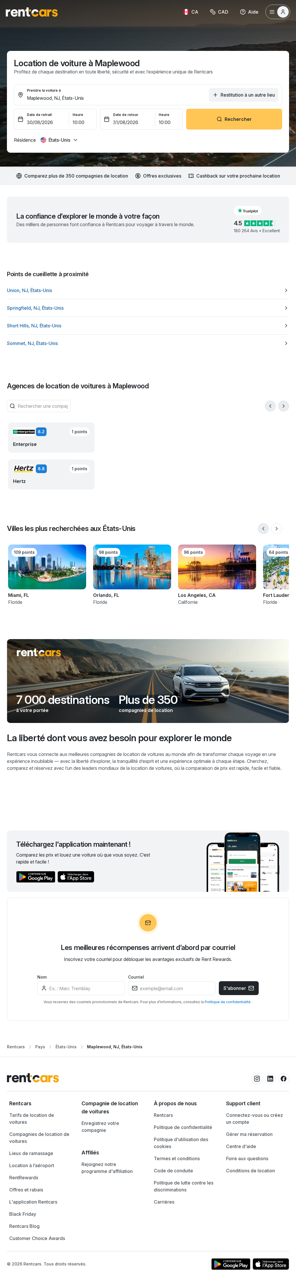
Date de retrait (39, 114)
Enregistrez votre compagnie (100, 1126)
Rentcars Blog (24, 1226)
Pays (40, 1046)
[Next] (283, 406)
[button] (252, 210)
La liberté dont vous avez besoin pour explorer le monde (119, 737)
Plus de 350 (148, 700)
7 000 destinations (63, 700)
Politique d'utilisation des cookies (181, 1142)
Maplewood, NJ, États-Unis (115, 1046)
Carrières (164, 1202)
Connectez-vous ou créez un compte (254, 1118)
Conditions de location (250, 1171)
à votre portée (32, 710)
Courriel (136, 977)
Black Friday (22, 1214)
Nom (42, 977)
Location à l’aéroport (31, 1165)
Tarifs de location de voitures (31, 1118)
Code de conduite (173, 1171)
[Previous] (270, 406)
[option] (148, 290)
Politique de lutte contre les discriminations (183, 1186)
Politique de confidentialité (228, 1002)
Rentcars (16, 1046)
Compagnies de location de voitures (39, 1137)
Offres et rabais (26, 1190)
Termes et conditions (177, 1158)
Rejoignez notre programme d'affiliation (107, 1167)
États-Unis (66, 1046)
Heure (78, 114)
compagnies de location (146, 710)
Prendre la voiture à (44, 90)
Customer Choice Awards (37, 1238)
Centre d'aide (241, 1146)
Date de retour (125, 114)
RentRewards (23, 1177)
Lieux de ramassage (31, 1153)
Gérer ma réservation (249, 1134)
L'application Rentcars (33, 1202)
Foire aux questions (247, 1158)
